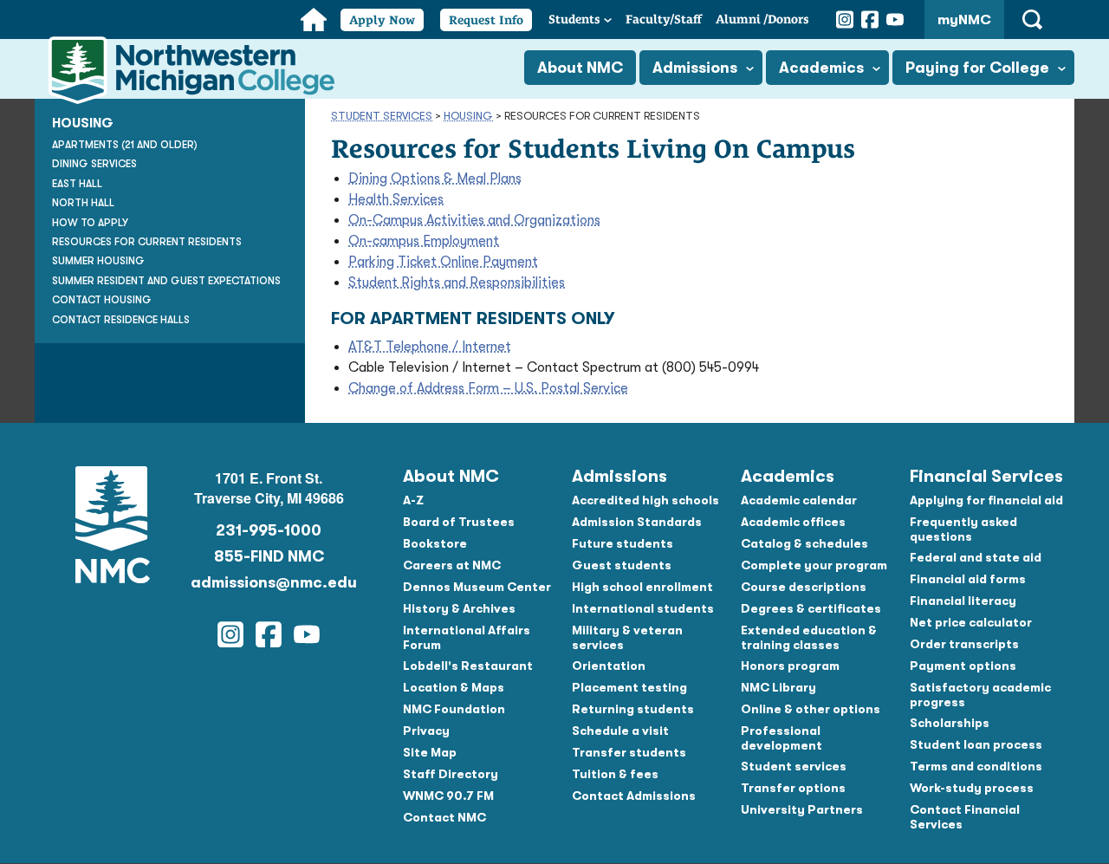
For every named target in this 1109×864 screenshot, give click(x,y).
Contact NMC (444, 817)
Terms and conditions (976, 766)
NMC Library (778, 687)
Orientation (608, 665)
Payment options (963, 665)
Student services (793, 766)
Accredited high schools (645, 500)
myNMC (964, 20)
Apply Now (382, 20)
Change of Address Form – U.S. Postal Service (488, 388)
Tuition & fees (615, 774)
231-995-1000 (268, 530)
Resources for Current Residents (147, 242)
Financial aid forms (968, 579)
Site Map (430, 752)
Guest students (621, 565)
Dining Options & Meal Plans (435, 178)
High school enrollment (642, 587)
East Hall (77, 184)
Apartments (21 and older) (125, 145)
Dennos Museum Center (477, 587)
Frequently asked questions (963, 529)
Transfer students (629, 752)
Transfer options (793, 788)
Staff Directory (450, 774)
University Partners (802, 809)
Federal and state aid (975, 557)
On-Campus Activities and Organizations (474, 220)
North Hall (83, 203)
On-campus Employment (423, 241)
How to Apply (90, 223)
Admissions (694, 67)
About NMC (580, 67)
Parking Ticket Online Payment (443, 262)
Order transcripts (964, 644)
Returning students (633, 709)
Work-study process (972, 788)
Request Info (486, 20)
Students (574, 19)
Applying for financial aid (986, 500)
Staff (664, 19)
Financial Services (986, 476)
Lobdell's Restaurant (468, 665)
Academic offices (793, 522)
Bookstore (435, 543)
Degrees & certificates (811, 608)
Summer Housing (98, 261)
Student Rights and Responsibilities (456, 282)
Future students (622, 543)
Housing (468, 115)
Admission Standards (637, 522)
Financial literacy (963, 600)
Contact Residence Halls (121, 320)
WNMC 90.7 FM (448, 795)
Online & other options (810, 709)
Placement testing (629, 687)
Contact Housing (102, 300)
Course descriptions (803, 587)
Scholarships (949, 723)
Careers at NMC (452, 565)
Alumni (762, 19)
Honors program (790, 665)
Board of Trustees (459, 522)
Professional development (781, 738)
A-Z (413, 500)
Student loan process (976, 744)
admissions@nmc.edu (269, 582)
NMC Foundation (454, 709)
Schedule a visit (620, 730)
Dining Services (94, 164)
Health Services (396, 199)
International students (643, 608)
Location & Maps (453, 687)
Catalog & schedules (804, 543)
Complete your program (814, 565)
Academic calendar (799, 500)
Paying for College (977, 67)
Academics (821, 67)
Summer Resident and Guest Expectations (166, 281)
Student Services (381, 115)
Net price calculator (971, 622)
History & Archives (459, 608)
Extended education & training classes (809, 637)
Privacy (426, 730)
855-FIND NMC (269, 556)
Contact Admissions (634, 795)
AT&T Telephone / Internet (429, 346)
